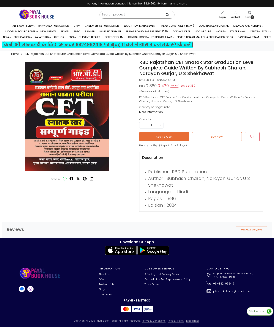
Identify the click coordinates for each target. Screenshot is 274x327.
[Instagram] (30, 289)
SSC (71, 37)
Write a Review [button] (251, 230)
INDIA (6, 37)
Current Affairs (89, 37)
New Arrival (48, 31)
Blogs (102, 289)
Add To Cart (164, 137)
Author (59, 37)
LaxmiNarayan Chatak (214, 26)
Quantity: (145, 119)
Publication (22, 37)
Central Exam (259, 31)
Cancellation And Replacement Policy (167, 279)
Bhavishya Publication (53, 26)
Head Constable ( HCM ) (177, 26)
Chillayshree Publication (102, 26)
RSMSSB (90, 31)
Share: (55, 178)
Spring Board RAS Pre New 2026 (147, 31)
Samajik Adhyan (110, 31)
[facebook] (71, 178)
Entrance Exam (162, 37)
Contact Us (105, 294)
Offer (267, 37)
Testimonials (106, 284)
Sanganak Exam (248, 37)
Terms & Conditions (154, 321)
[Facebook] (22, 288)
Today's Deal (181, 31)
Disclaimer (192, 321)
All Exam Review (23, 26)
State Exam (237, 31)
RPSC (77, 31)
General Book (137, 37)
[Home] (36, 14)
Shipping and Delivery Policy (161, 274)
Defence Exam (114, 37)
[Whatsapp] (64, 178)
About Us (104, 274)
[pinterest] (84, 178)
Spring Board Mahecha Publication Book (205, 37)
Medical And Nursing (247, 26)
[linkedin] (91, 178)
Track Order (151, 284)
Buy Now (217, 137)
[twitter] (78, 178)
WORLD (220, 31)
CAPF (77, 26)
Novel (65, 31)
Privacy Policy (176, 321)
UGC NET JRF (203, 31)
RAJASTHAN (42, 37)
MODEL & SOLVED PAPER (20, 31)
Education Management (140, 26)
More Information (151, 112)
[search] (167, 15)
